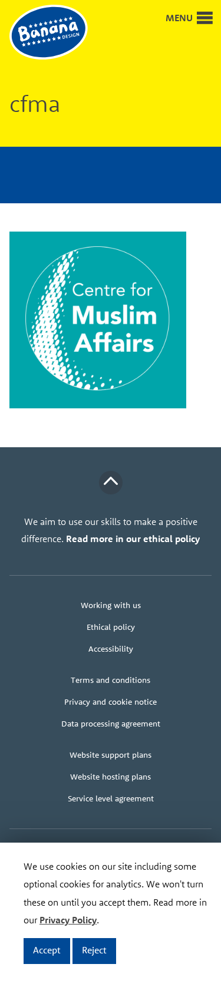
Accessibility (110, 648)
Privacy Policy (68, 920)
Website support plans (110, 755)
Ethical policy (111, 627)
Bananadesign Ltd (56, 33)
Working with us (111, 605)
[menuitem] (110, 605)
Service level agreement (111, 798)
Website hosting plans (110, 776)
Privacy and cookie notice (110, 701)
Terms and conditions (110, 680)
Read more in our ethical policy (133, 538)
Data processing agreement (110, 723)
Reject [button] (94, 950)
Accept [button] (47, 950)
